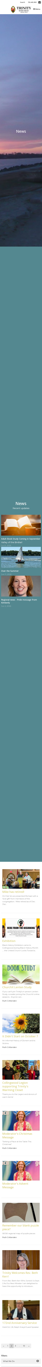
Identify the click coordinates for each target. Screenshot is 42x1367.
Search (22, 2)
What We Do (20, 1361)
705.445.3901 (32, 2)
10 (24, 1346)
